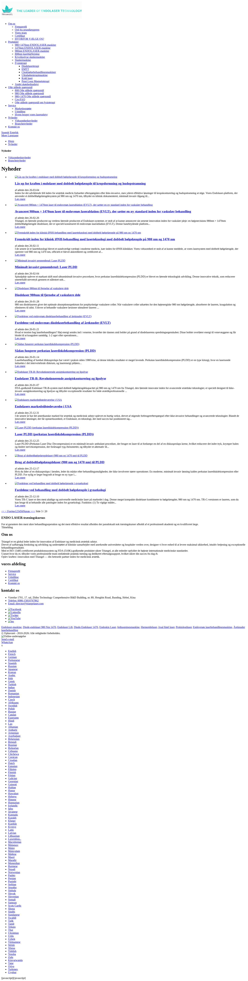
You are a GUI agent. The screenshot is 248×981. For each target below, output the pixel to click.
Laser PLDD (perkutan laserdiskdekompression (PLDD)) (54, 434)
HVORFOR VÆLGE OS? (29, 38)
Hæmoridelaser (149, 627)
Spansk (5, 132)
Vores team (21, 32)
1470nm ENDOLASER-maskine (32, 47)
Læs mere (20, 199)
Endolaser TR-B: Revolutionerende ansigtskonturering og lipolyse (60, 378)
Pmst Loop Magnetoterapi (35, 81)
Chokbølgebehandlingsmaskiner (39, 72)
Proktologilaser (184, 627)
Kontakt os (14, 126)
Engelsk (14, 132)
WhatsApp (7, 642)
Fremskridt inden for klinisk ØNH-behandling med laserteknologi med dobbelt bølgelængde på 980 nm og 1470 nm (95, 239)
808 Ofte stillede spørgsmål (29, 90)
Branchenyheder (23, 123)
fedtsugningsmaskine (128, 627)
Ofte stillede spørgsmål (20, 87)
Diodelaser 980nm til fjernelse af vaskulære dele (47, 295)
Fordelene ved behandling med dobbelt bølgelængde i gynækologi (60, 490)
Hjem (11, 141)
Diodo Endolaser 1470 (86, 627)
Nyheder (12, 117)
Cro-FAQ (20, 99)
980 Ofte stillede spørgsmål (29, 93)
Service (12, 105)
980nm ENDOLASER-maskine (32, 51)
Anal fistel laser (166, 627)
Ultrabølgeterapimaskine (35, 75)
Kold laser (27, 78)
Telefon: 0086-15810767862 (23, 600)
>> (33, 511)
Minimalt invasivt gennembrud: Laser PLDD (46, 267)
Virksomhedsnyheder (26, 120)
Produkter (13, 41)
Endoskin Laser (107, 627)
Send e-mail (7, 639)
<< (2, 511)
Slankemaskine (23, 60)
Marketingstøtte (23, 108)
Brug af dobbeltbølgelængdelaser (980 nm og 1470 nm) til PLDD (59, 462)
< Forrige (9, 511)
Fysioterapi (21, 63)
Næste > (27, 511)
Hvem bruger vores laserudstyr (31, 114)
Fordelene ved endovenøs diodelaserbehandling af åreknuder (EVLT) (63, 322)
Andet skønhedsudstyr (27, 84)
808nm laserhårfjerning (27, 54)
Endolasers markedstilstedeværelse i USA (43, 406)
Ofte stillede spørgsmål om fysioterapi (35, 102)
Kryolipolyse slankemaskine (30, 57)
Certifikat (20, 35)
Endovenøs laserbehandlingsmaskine (212, 627)
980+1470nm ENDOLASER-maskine (35, 44)
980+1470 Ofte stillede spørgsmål (33, 96)
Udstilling (20, 111)
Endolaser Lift (65, 627)
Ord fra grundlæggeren (27, 29)
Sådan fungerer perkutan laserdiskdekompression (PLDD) (55, 350)
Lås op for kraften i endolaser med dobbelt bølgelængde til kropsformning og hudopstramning (80, 183)
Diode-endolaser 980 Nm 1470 (39, 627)
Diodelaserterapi (30, 66)
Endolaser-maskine (11, 627)
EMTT (25, 69)
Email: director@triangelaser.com (26, 603)
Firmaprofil (21, 26)
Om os (11, 23)
